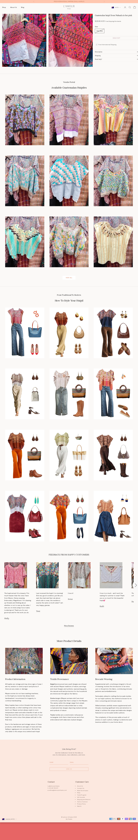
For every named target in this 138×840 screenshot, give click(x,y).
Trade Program (81, 795)
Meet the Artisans (82, 790)
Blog (22, 7)
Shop (4, 7)
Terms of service (82, 802)
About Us (13, 7)
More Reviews (69, 626)
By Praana (69, 819)
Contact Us (80, 788)
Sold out (116, 38)
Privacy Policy (81, 804)
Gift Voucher (81, 797)
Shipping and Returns (83, 799)
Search (79, 806)
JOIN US (69, 769)
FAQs (78, 793)
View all (69, 278)
